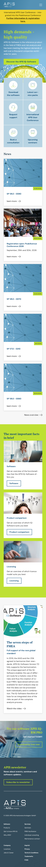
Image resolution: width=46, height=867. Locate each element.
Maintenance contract (32, 839)
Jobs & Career (8, 853)
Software (13, 483)
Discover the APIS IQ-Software (21, 61)
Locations (7, 849)
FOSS (26, 860)
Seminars (28, 828)
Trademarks (29, 856)
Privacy (27, 849)
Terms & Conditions (31, 853)
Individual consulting (32, 835)
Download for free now (29, 744)
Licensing (14, 580)
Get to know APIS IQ (10, 831)
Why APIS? (7, 835)
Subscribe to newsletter (18, 782)
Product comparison (19, 532)
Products (7, 828)
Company (7, 845)
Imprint (27, 845)
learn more (12, 201)
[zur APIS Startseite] (9, 5)
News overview (31, 415)
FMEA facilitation (30, 831)
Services (28, 824)
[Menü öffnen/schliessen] (41, 5)
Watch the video (14, 708)
